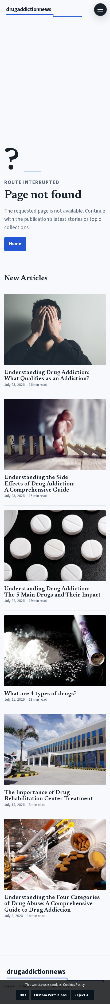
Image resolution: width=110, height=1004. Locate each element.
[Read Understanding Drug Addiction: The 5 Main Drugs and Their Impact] (55, 545)
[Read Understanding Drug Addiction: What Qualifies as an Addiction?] (55, 329)
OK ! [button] (22, 995)
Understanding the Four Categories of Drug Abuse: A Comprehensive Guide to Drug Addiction (52, 904)
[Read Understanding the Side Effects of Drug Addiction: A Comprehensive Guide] (55, 434)
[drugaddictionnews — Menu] (100, 9)
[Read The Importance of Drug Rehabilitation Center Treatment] (55, 749)
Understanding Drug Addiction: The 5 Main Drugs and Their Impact (52, 592)
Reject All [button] (82, 995)
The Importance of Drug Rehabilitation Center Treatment (48, 796)
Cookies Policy (74, 984)
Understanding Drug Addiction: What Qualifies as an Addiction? (46, 376)
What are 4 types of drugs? (40, 694)
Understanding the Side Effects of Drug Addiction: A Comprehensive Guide (39, 484)
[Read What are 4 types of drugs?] (55, 650)
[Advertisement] (55, 81)
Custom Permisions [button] (50, 995)
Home (15, 244)
